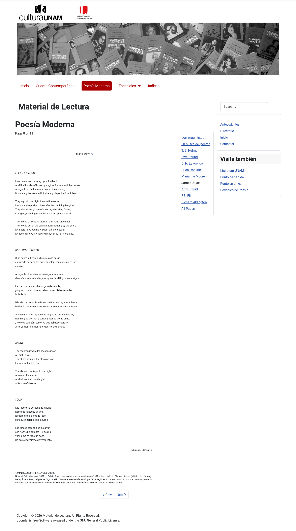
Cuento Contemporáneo (55, 86)
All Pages (188, 209)
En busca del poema (195, 144)
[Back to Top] (289, 523)
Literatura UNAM (232, 171)
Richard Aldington (194, 202)
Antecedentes (229, 124)
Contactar (227, 144)
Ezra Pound (189, 157)
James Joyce (190, 183)
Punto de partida (232, 177)
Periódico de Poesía (234, 190)
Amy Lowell (189, 189)
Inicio (24, 86)
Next (120, 495)
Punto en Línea (231, 184)
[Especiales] (138, 86)
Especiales (127, 86)
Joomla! (22, 520)
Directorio (227, 131)
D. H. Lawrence (192, 163)
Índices (153, 86)
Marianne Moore (193, 176)
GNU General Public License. (100, 520)
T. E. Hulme (189, 150)
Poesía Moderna (97, 86)
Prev (108, 495)
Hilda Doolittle (191, 170)
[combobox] (244, 106)
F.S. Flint (187, 196)
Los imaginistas (192, 138)
